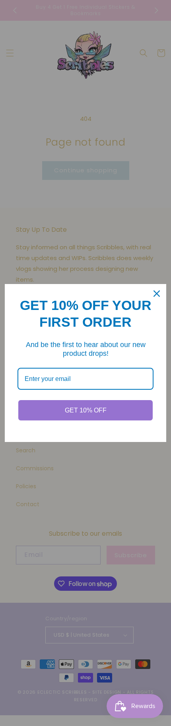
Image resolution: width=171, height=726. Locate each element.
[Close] (156, 293)
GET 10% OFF (86, 410)
